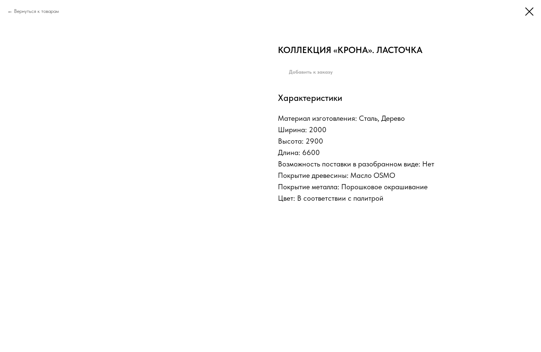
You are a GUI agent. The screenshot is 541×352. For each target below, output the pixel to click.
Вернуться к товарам (36, 11)
